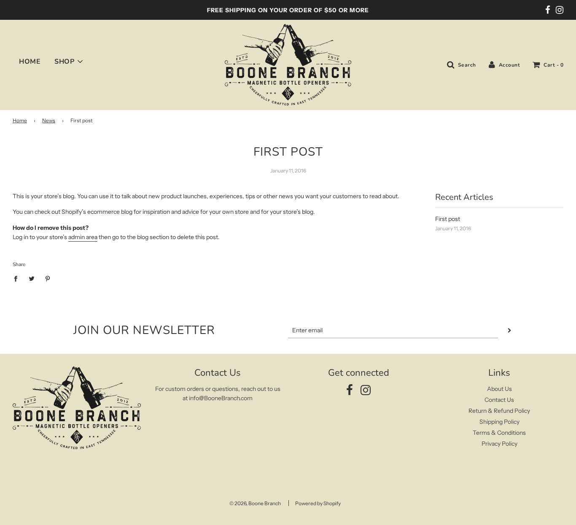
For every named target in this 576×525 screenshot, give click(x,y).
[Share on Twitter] (31, 277)
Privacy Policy (499, 443)
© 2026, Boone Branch (255, 503)
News (48, 120)
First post (447, 219)
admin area (82, 237)
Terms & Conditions (499, 432)
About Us (499, 389)
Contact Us (499, 400)
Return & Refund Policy (499, 411)
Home (20, 120)
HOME (29, 61)
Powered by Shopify (318, 503)
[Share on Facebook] (18, 277)
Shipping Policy (499, 421)
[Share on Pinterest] (47, 277)
